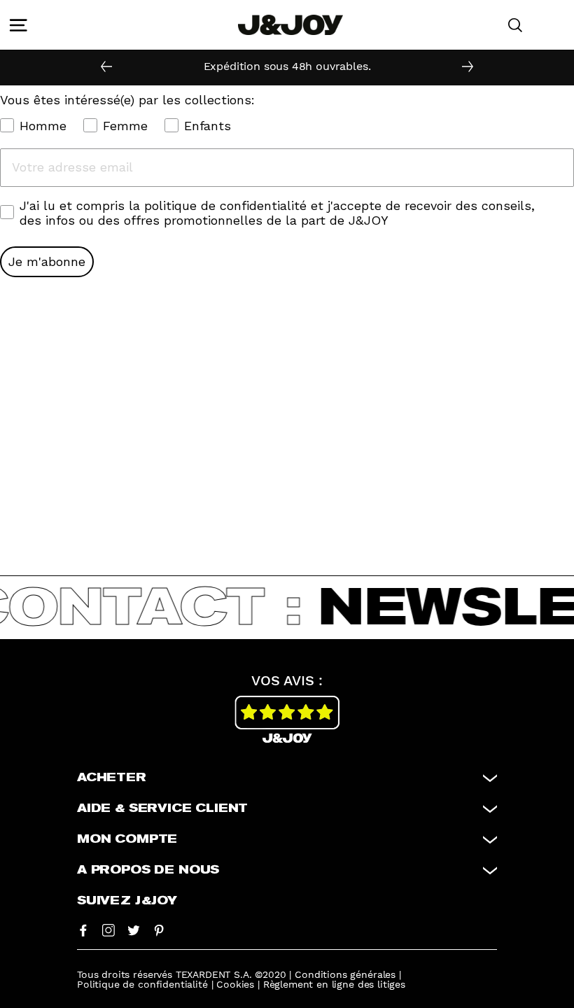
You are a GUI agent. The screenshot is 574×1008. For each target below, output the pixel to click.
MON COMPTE (127, 839)
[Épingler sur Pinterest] (159, 930)
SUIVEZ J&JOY (127, 901)
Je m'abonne (46, 261)
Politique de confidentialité (142, 984)
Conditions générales (345, 974)
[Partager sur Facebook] (83, 930)
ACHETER (111, 777)
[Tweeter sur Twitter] (133, 930)
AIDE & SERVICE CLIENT (162, 808)
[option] (287, 66)
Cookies (235, 984)
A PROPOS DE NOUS (148, 870)
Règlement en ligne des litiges (334, 984)
